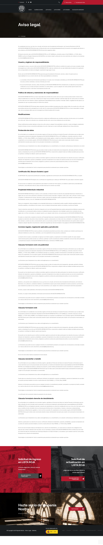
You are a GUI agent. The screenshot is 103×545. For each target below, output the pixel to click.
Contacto (22, 2)
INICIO (63, 530)
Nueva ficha (68, 2)
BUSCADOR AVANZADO (91, 530)
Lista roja (48, 9)
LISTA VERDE (75, 530)
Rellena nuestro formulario (26, 476)
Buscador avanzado (78, 9)
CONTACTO (100, 530)
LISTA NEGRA (82, 530)
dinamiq (34, 530)
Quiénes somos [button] (38, 9)
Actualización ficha (80, 2)
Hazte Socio (74, 509)
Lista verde (57, 9)
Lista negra (66, 9)
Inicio (30, 9)
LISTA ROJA (68, 530)
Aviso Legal (28, 530)
